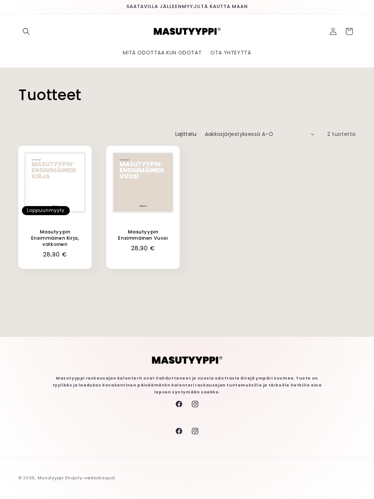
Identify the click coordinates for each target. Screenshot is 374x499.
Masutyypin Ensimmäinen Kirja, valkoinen (55, 238)
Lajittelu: (186, 134)
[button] (26, 31)
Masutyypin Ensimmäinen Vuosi (143, 235)
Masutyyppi (51, 478)
